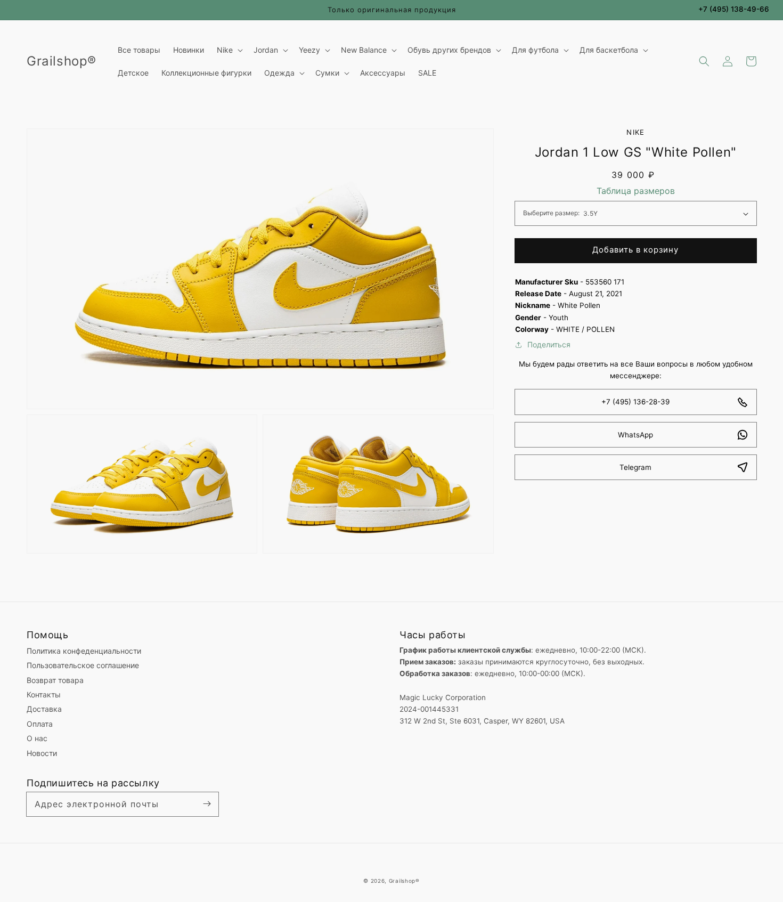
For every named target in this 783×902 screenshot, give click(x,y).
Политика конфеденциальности (84, 650)
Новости (42, 753)
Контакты (44, 694)
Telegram (635, 467)
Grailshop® (404, 880)
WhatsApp (635, 434)
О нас (37, 738)
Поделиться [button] (548, 344)
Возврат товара (55, 680)
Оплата (40, 723)
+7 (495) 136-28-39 (635, 402)
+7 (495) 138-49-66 (733, 9)
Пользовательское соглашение (83, 665)
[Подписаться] (206, 804)
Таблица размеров (636, 190)
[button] (704, 61)
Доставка (44, 708)
